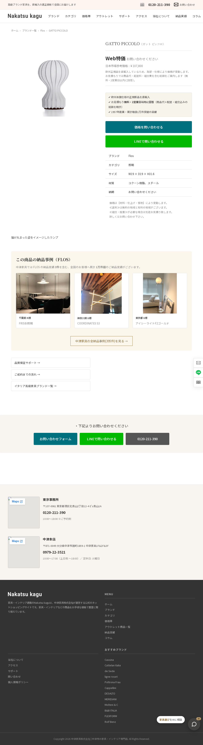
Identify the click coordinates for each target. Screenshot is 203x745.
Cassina (109, 660)
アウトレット (104, 16)
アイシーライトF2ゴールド (152, 323)
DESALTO (110, 693)
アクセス (141, 16)
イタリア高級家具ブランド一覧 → (35, 386)
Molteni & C (111, 705)
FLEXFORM (111, 716)
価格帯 (86, 16)
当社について (161, 16)
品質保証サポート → (27, 363)
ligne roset (111, 676)
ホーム (14, 30)
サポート (124, 16)
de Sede (110, 671)
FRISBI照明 (26, 323)
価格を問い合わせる (148, 127)
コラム (196, 16)
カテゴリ (71, 16)
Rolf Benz (110, 722)
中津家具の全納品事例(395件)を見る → (101, 341)
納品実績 (181, 16)
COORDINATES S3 (88, 323)
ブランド (53, 16)
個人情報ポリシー (18, 682)
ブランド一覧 (29, 30)
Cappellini (110, 688)
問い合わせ (14, 676)
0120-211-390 (159, 4)
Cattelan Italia (113, 665)
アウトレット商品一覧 (117, 627)
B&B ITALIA (111, 710)
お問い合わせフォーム (55, 438)
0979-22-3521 (54, 552)
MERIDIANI (111, 699)
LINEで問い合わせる (149, 141)
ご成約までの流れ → (27, 374)
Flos (42, 30)
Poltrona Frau (113, 682)
